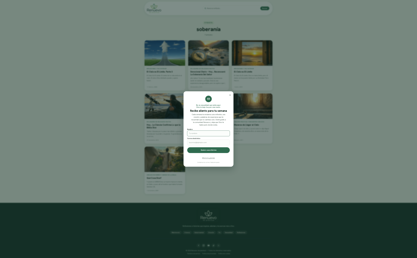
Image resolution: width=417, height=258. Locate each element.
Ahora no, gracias (208, 158)
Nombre (190, 129)
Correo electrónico (193, 138)
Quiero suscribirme (208, 150)
